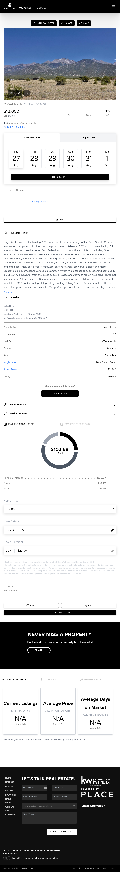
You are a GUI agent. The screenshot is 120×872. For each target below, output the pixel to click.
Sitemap (113, 868)
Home (8, 778)
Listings (9, 782)
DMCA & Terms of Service (95, 868)
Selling (9, 790)
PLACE (14, 853)
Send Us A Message (62, 832)
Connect (10, 815)
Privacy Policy (76, 868)
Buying (9, 786)
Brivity (15, 868)
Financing (10, 795)
